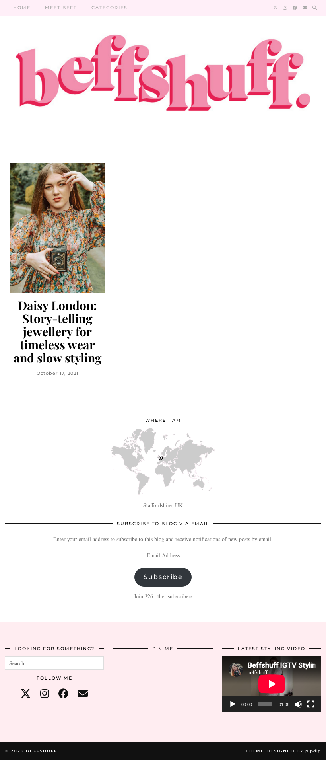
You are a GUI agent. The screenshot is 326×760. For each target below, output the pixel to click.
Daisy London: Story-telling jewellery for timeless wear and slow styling (58, 331)
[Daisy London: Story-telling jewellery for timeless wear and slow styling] (57, 228)
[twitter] (26, 693)
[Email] (305, 7)
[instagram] (44, 693)
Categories (109, 7)
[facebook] (63, 693)
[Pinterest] (129, 672)
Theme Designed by (283, 751)
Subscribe (163, 577)
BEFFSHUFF (41, 751)
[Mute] (298, 704)
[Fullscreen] (311, 704)
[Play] (233, 704)
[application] (271, 684)
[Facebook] (295, 7)
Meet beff (61, 7)
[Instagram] (285, 7)
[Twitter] (275, 7)
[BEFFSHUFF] (163, 77)
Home (22, 7)
